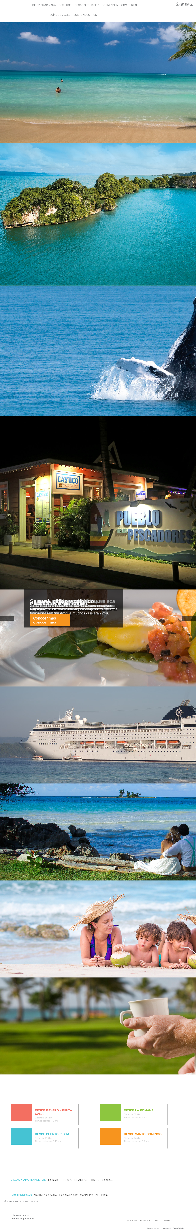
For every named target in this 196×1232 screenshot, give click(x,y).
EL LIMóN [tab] (101, 1195)
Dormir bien (110, 5)
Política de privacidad (29, 1201)
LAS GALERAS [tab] (68, 1195)
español (168, 1220)
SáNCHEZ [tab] (86, 1195)
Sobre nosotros (85, 15)
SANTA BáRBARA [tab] (45, 1195)
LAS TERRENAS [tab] (21, 1195)
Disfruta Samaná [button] (44, 5)
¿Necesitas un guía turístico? (142, 1220)
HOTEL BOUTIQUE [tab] (103, 1179)
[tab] (13, 1097)
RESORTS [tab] (54, 1179)
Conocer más (44, 618)
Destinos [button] (65, 5)
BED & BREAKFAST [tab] (76, 1179)
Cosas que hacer (87, 5)
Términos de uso (11, 1201)
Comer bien (129, 5)
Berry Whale (178, 1228)
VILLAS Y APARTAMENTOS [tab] (28, 1179)
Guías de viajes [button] (59, 15)
